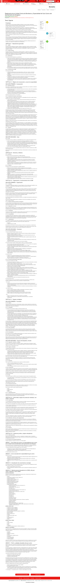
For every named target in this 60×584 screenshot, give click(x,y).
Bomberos (6, 1)
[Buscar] (55, 1)
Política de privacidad (26, 578)
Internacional (52, 9)
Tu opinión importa (37, 574)
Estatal (48, 9)
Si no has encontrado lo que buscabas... (22, 574)
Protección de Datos (38, 578)
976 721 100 (44, 580)
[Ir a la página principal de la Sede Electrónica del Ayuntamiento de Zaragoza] (2, 1)
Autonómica (43, 9)
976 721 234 (50, 580)
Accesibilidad (32, 578)
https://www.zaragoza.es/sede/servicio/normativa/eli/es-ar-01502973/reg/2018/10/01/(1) (21, 17)
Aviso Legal (20, 578)
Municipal (39, 9)
